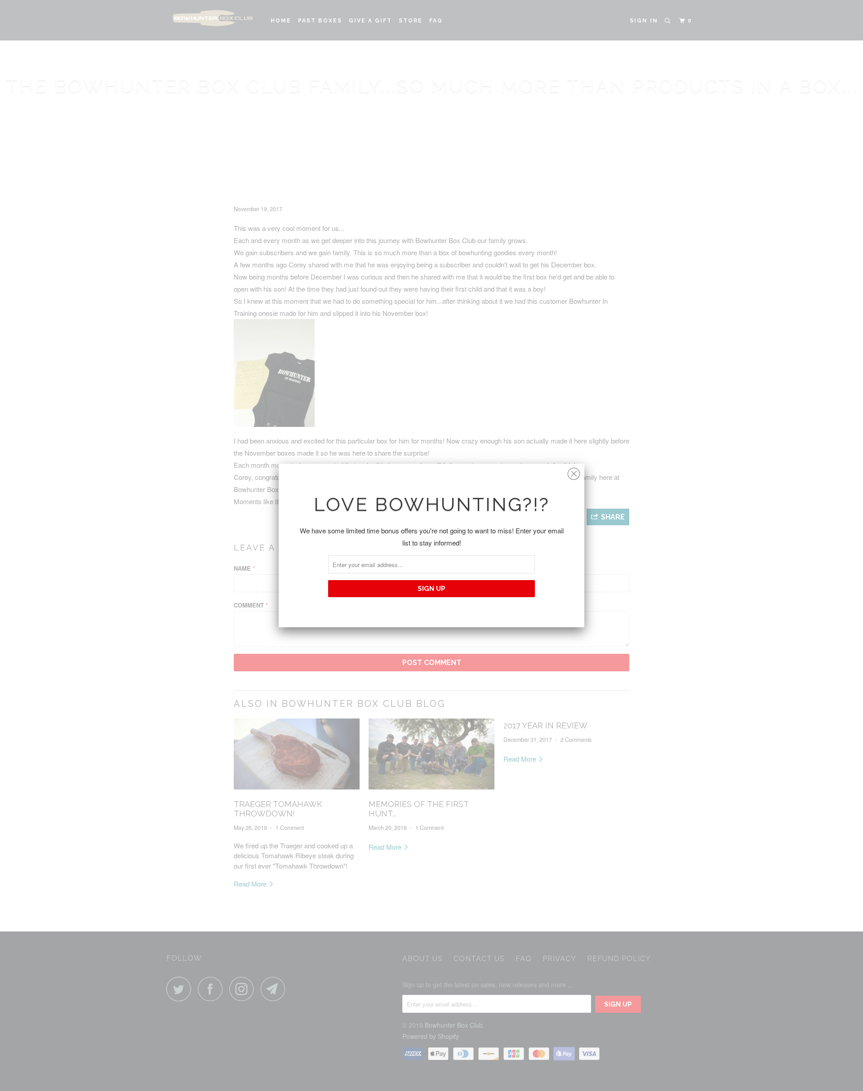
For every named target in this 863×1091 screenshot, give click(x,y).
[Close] (574, 471)
